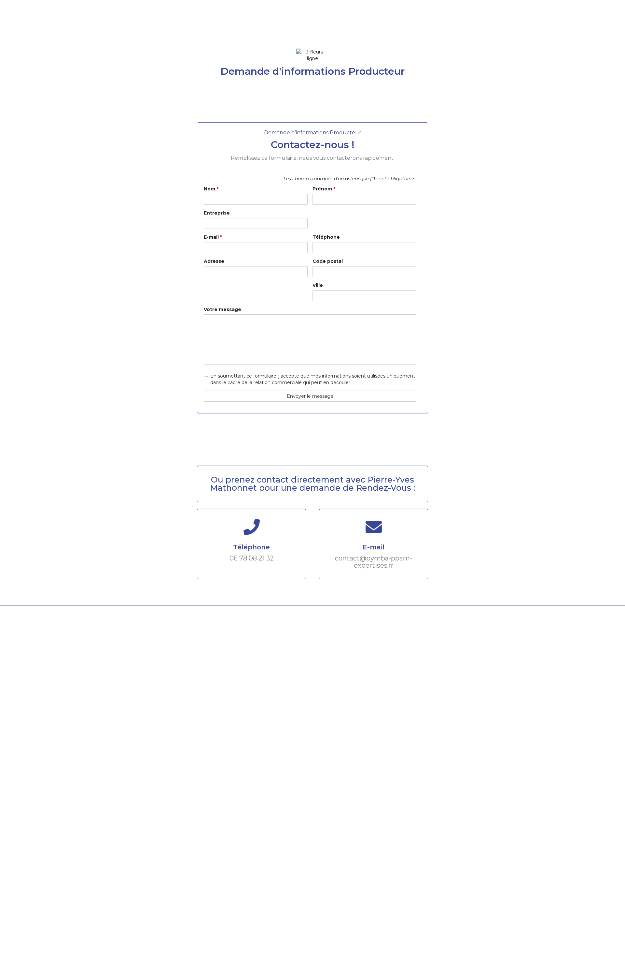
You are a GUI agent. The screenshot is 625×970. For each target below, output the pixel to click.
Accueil (297, 24)
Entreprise (217, 213)
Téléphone (326, 237)
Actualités (487, 24)
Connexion (601, 24)
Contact (521, 24)
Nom (211, 189)
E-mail (213, 237)
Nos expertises (336, 24)
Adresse (214, 261)
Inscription (555, 24)
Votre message (222, 309)
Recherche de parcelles (396, 24)
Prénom (323, 189)
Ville (317, 285)
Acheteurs (450, 24)
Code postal (327, 261)
